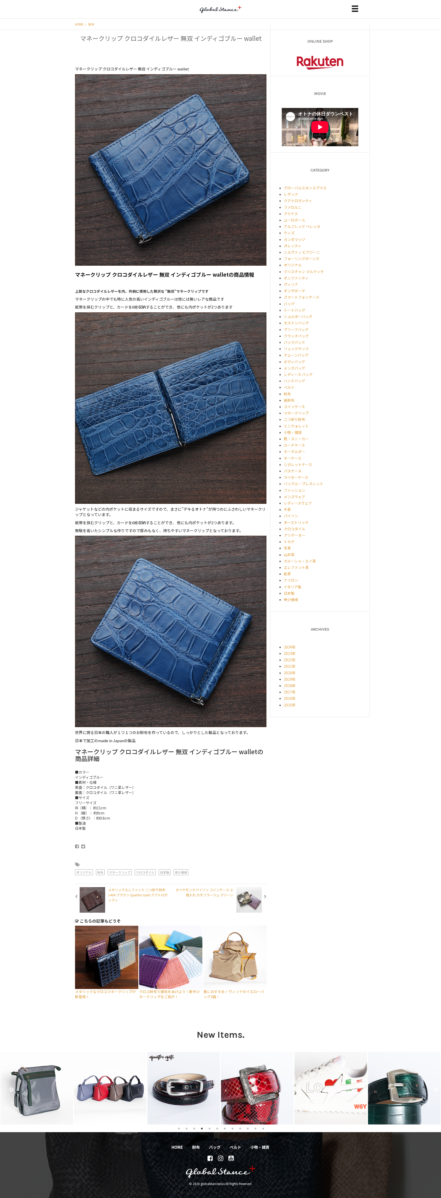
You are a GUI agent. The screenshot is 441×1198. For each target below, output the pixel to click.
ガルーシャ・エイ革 (300, 561)
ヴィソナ (291, 284)
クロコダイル (145, 872)
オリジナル (84, 872)
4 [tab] (202, 1128)
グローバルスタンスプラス (305, 187)
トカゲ (289, 541)
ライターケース (296, 477)
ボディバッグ (294, 361)
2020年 (290, 672)
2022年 (290, 659)
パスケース (292, 470)
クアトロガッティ (298, 200)
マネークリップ (119, 872)
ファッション (294, 490)
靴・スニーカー (296, 438)
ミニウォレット (296, 426)
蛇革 (287, 573)
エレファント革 (296, 567)
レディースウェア (298, 503)
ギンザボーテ (294, 290)
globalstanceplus (220, 13)
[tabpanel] (37, 1088)
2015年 (290, 704)
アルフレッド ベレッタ (302, 226)
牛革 (287, 509)
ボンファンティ (296, 277)
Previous (9, 1088)
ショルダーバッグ (298, 316)
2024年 (290, 647)
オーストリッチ (296, 522)
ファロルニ (293, 207)
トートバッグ (294, 310)
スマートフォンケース (301, 297)
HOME (79, 24)
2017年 (290, 691)
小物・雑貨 (293, 432)
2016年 (290, 698)
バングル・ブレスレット (303, 483)
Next (434, 1088)
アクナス (291, 213)
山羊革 (289, 554)
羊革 (287, 548)
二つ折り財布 (294, 419)
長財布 (289, 400)
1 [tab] (179, 1128)
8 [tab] (232, 1128)
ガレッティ (292, 245)
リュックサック (296, 348)
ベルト (289, 387)
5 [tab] (209, 1128)
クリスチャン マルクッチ (304, 271)
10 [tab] (248, 1128)
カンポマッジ (294, 239)
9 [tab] (240, 1128)
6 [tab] (217, 1128)
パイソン (291, 515)
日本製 (164, 872)
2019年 (290, 679)
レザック (291, 194)
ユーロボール (294, 220)
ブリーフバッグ (296, 329)
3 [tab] (194, 1128)
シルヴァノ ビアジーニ (302, 252)
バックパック (294, 342)
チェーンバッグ (296, 355)
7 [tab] (225, 1128)
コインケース (294, 406)
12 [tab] (263, 1128)
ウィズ (289, 232)
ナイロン (291, 580)
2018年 (290, 685)
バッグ (289, 303)
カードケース (294, 445)
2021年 (290, 666)
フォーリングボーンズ (301, 258)
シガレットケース (298, 464)
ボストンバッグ (296, 322)
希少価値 (181, 872)
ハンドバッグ (294, 380)
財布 (91, 24)
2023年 (290, 653)
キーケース (292, 458)
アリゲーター (294, 535)
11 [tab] (255, 1128)
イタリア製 (292, 586)
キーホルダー (294, 451)
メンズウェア (294, 496)
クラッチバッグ (296, 335)
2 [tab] (186, 1128)
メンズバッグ (294, 368)
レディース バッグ (298, 374)
